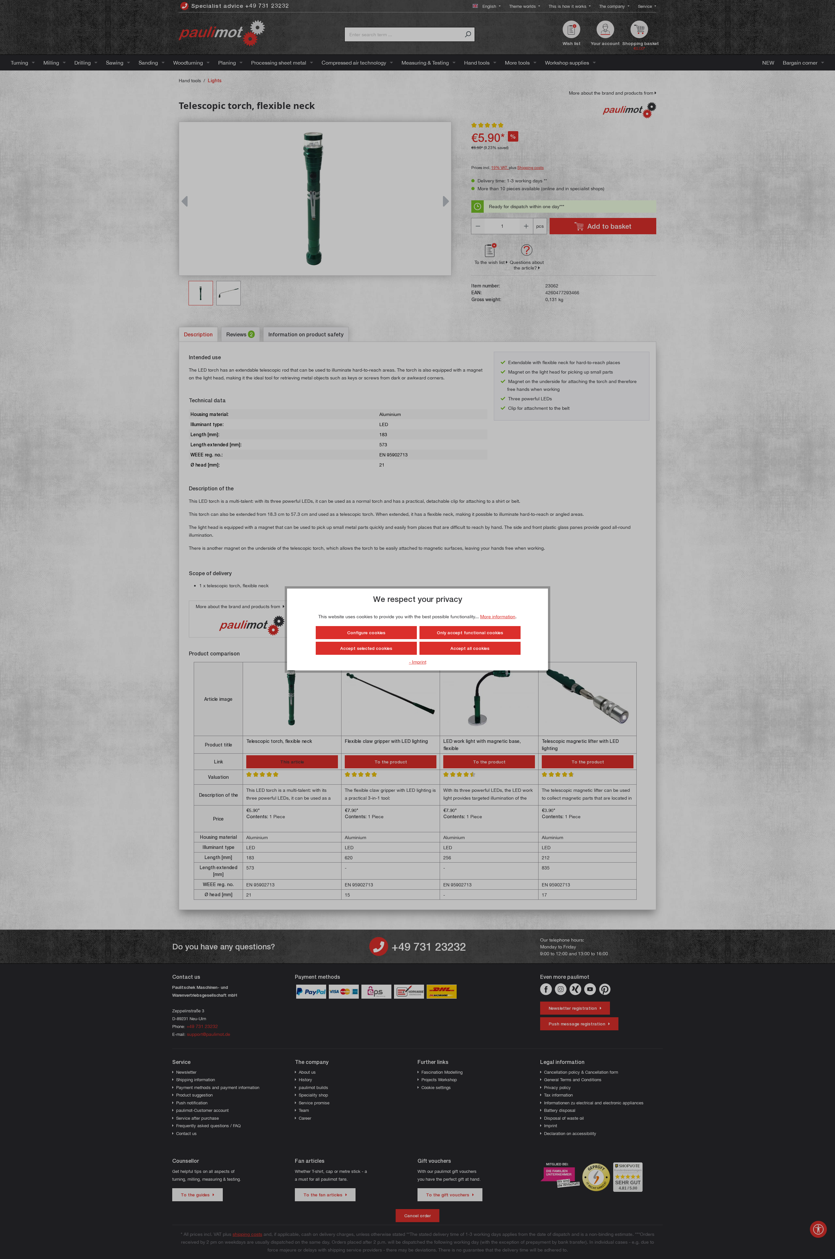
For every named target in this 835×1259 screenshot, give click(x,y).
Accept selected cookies (366, 648)
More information (497, 616)
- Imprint (417, 662)
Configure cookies (366, 632)
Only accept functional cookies (470, 632)
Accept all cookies (470, 648)
